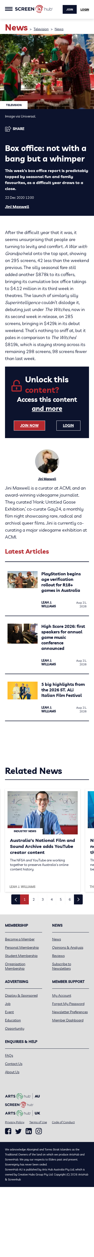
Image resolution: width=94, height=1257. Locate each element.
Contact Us (13, 1063)
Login (84, 9)
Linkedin (29, 1131)
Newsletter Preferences (70, 1012)
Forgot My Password (68, 1003)
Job (8, 1003)
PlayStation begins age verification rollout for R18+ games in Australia (61, 582)
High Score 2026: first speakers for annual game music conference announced (63, 637)
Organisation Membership (15, 966)
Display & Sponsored (21, 995)
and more (47, 408)
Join (69, 9)
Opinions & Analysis (67, 947)
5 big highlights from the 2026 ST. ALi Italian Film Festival (63, 690)
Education (13, 1020)
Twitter (18, 1131)
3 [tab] (43, 899)
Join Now (29, 425)
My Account (61, 995)
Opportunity (14, 1028)
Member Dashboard (67, 1020)
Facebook (8, 1131)
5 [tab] (61, 899)
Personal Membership (22, 947)
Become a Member (20, 939)
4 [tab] (52, 899)
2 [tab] (34, 899)
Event (9, 1012)
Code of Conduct (63, 1122)
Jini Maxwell (17, 206)
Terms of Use (38, 1122)
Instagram (39, 1131)
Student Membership (21, 955)
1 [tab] (25, 899)
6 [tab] (70, 899)
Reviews (58, 955)
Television (41, 29)
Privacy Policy (14, 1122)
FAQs (9, 1055)
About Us (12, 1072)
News (59, 29)
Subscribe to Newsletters (61, 966)
